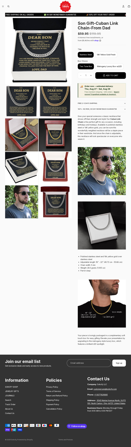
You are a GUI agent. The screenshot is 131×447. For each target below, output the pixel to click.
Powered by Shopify (25, 440)
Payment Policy (52, 404)
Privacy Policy (52, 387)
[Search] (8, 6)
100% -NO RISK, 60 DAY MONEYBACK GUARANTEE (97, 109)
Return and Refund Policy (57, 395)
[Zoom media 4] (21, 134)
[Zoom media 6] (21, 168)
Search (8, 400)
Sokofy (14, 440)
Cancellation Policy (54, 409)
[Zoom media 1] (38, 51)
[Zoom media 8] (21, 201)
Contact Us (9, 413)
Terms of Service (53, 391)
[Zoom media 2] (21, 101)
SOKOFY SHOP (11, 387)
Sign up (119, 363)
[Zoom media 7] (55, 168)
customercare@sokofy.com (105, 389)
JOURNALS (9, 395)
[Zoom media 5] (55, 134)
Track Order (10, 404)
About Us (9, 409)
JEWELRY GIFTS (12, 391)
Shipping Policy (52, 400)
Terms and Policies (65, 440)
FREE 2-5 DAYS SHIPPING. (87, 103)
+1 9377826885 (101, 395)
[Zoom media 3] (55, 101)
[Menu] (3, 6)
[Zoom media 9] (55, 201)
